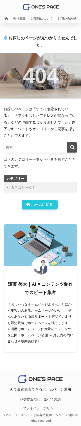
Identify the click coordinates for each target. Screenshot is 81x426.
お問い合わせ (67, 18)
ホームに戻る (41, 205)
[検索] (72, 147)
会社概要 (19, 18)
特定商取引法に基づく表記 (40, 400)
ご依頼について (42, 18)
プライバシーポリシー (40, 408)
